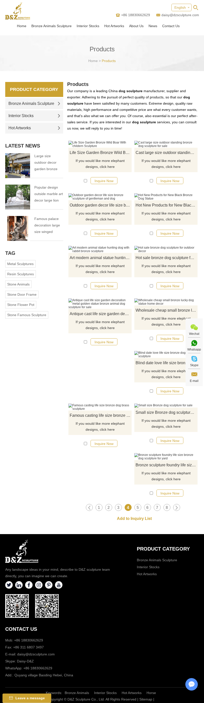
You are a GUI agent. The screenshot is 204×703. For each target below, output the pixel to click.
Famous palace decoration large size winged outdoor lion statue (47, 226)
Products (109, 61)
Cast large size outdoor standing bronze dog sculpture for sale (167, 152)
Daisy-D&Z (25, 661)
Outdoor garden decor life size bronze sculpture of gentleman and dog (101, 205)
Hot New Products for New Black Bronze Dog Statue (167, 205)
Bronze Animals (77, 693)
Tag (10, 253)
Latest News (22, 145)
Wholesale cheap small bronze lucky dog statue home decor (167, 310)
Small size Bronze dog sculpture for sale (167, 412)
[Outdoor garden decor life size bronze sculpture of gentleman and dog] (100, 196)
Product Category (34, 89)
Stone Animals (18, 284)
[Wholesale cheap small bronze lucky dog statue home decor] (166, 301)
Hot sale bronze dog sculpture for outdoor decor (167, 258)
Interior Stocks (88, 26)
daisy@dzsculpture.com (180, 15)
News (153, 26)
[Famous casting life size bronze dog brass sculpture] (100, 407)
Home (21, 26)
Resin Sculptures (20, 274)
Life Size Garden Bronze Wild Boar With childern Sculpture (101, 152)
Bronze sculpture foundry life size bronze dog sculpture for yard (167, 465)
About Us (136, 26)
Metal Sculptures (20, 264)
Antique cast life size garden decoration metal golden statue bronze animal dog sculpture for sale (101, 314)
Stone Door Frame (22, 294)
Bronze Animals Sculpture (51, 26)
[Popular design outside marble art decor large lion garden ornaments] (17, 197)
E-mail (194, 381)
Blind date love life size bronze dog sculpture (167, 363)
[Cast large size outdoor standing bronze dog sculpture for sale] (166, 144)
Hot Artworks (114, 26)
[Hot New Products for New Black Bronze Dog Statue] (166, 196)
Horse (151, 693)
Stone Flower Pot (20, 305)
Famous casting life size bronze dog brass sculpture (101, 415)
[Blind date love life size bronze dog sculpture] (166, 354)
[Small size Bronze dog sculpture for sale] (166, 406)
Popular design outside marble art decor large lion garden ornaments (48, 194)
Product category (163, 549)
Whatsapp (194, 349)
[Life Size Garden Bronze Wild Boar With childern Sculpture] (100, 144)
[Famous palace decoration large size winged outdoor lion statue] (17, 228)
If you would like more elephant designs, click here (100, 164)
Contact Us (171, 26)
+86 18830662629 (37, 668)
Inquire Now (104, 181)
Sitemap (145, 699)
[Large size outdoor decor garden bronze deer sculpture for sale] (17, 165)
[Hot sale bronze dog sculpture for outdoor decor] (166, 249)
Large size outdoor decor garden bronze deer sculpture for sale (48, 163)
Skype (194, 365)
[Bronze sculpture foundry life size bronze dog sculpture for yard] (166, 456)
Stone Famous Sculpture (26, 315)
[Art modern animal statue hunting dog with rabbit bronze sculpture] (100, 249)
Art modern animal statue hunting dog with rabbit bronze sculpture (101, 258)
